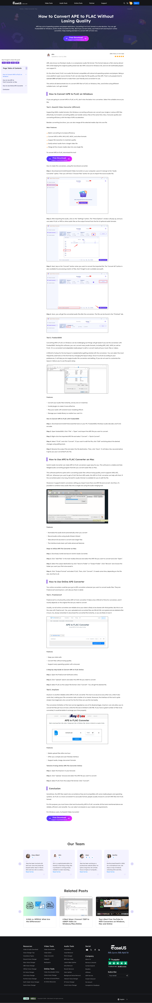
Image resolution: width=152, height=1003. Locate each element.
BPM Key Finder (68, 959)
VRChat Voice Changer (30, 969)
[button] (132, 863)
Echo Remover (68, 965)
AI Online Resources (50, 982)
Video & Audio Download (30, 949)
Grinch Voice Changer (70, 985)
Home (21, 9)
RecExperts (47, 962)
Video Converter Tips (31, 9)
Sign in (136, 3)
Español (129, 9)
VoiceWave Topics (28, 956)
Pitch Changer (68, 956)
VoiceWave (67, 949)
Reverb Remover (69, 969)
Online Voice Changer (50, 975)
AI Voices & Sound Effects (51, 978)
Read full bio (30, 872)
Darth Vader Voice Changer (31, 982)
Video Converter (49, 956)
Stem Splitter (68, 972)
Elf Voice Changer (69, 982)
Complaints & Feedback (92, 985)
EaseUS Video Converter (62, 107)
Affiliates (88, 972)
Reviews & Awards (90, 962)
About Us (88, 959)
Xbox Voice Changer (29, 962)
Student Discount (90, 979)
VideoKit (46, 959)
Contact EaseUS (90, 966)
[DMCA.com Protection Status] (33, 998)
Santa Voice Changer (29, 985)
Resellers (88, 969)
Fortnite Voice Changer (30, 979)
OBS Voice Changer (29, 965)
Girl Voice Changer (28, 972)
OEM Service (89, 975)
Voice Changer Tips (29, 952)
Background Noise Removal (72, 975)
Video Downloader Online (51, 972)
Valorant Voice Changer (71, 979)
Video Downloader (49, 949)
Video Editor (47, 952)
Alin (53, 54)
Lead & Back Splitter (70, 962)
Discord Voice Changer (30, 959)
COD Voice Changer (29, 975)
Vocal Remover (68, 952)
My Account (88, 982)
